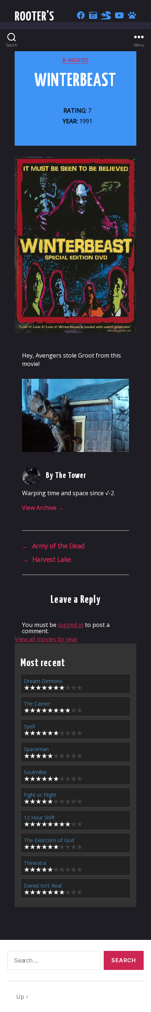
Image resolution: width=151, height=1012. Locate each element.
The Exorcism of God (49, 840)
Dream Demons (43, 680)
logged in (71, 625)
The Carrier (37, 703)
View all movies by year (46, 639)
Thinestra (35, 862)
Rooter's (35, 17)
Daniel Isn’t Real (43, 885)
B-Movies (75, 60)
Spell (29, 726)
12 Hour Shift (39, 817)
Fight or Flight (40, 794)
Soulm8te (35, 772)
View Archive (43, 508)
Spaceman (36, 749)
